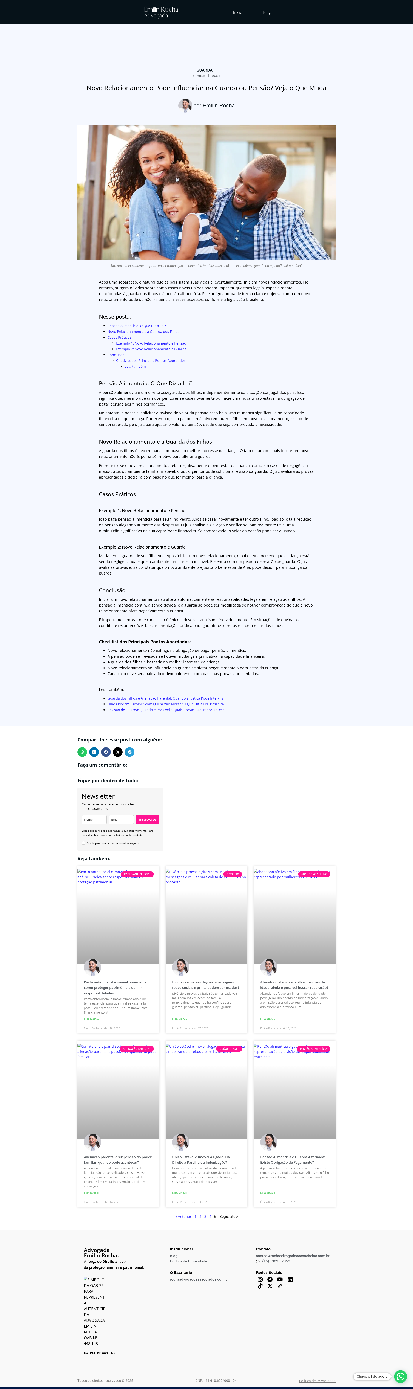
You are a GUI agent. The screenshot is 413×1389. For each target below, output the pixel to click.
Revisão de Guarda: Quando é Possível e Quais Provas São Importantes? (166, 709)
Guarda (204, 70)
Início (237, 12)
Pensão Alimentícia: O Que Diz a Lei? (137, 325)
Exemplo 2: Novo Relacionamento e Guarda (151, 349)
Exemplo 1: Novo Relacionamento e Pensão (151, 343)
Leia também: (136, 366)
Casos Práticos (119, 337)
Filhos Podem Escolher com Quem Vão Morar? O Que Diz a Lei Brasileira (166, 704)
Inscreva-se (147, 819)
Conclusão (116, 354)
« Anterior (183, 1216)
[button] (82, 752)
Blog (267, 12)
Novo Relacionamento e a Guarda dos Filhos (143, 331)
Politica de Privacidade (317, 1380)
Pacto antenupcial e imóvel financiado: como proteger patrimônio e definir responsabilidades (115, 987)
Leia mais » (91, 1019)
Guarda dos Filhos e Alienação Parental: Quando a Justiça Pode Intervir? (165, 698)
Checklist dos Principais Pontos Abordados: (151, 360)
